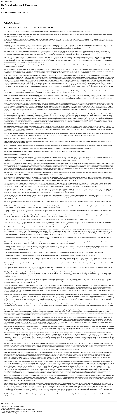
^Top (11, 403)
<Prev (7, 1)
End (11, 1)
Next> (2, 1)
